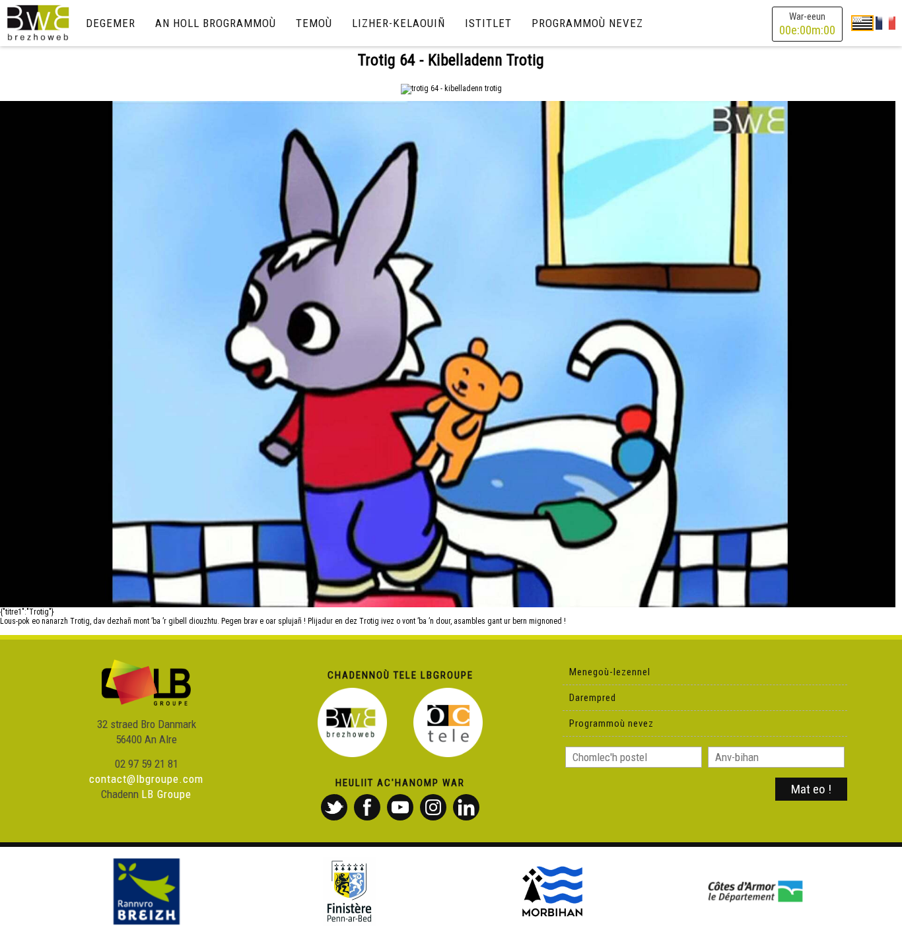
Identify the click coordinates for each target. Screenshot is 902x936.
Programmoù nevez (587, 23)
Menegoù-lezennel (609, 672)
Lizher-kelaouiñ (398, 23)
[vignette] (447, 354)
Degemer (110, 23)
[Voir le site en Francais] (885, 22)
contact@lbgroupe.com (146, 779)
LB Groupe (166, 794)
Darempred (592, 698)
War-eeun (807, 24)
